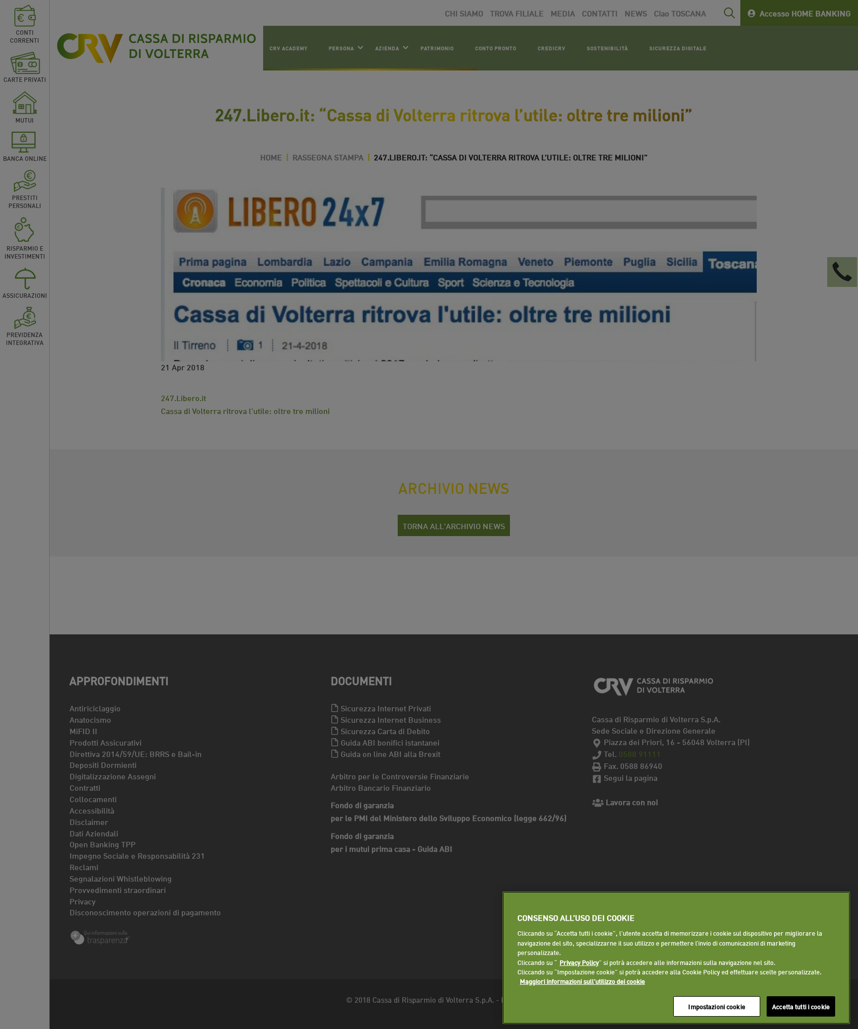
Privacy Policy (579, 962)
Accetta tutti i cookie (801, 1006)
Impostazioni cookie (716, 1006)
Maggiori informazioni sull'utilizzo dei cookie (582, 981)
